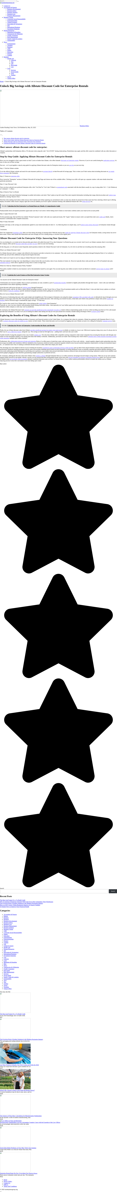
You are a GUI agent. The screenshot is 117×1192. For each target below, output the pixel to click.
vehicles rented (26, 287)
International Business (13, 27)
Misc (5, 964)
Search (2, 888)
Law (12, 67)
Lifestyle (13, 60)
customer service (107, 321)
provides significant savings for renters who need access (46, 330)
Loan (8, 68)
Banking (6, 57)
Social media (14, 72)
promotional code (62, 187)
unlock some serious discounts (89, 225)
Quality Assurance (12, 35)
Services (13, 70)
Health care (10, 58)
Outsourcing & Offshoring (15, 34)
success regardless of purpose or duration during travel (84, 357)
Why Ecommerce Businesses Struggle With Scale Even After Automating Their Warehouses (26, 902)
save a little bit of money (14, 332)
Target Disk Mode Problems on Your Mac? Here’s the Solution (18, 1148)
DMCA (6, 1184)
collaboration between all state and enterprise (23, 341)
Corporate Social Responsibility (16, 19)
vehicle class (112, 195)
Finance (9, 53)
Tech (12, 73)
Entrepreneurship (12, 20)
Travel (9, 77)
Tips (12, 62)
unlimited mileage (5, 262)
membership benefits (60, 283)
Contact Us (7, 6)
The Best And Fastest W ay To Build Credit (12, 900)
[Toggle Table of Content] (1, 135)
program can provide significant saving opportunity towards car (42, 310)
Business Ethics (11, 11)
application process (108, 160)
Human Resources (9, 30)
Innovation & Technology (14, 24)
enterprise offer (15, 176)
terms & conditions (14, 291)
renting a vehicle (40, 356)
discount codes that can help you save (26, 244)
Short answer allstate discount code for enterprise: (16, 138)
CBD (8, 48)
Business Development (14, 9)
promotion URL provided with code (83, 297)
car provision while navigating (18, 359)
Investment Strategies (13, 29)
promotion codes (17, 232)
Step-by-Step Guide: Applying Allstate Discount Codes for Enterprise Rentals (24, 140)
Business (9, 47)
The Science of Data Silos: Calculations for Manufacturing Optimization (21, 1116)
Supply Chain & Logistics (14, 39)
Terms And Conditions (10, 1186)
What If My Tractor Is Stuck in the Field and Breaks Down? (17, 1090)
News (5, 42)
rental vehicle (43, 303)
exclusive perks (95, 311)
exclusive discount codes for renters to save (15, 321)
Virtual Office (11, 78)
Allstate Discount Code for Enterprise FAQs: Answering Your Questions (22, 141)
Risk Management (12, 37)
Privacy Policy (8, 1181)
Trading (13, 75)
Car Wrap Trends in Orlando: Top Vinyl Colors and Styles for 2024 (19, 1065)
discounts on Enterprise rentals (70, 160)
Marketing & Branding (13, 32)
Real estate (14, 65)
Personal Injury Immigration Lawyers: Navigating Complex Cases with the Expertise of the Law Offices (30, 1122)
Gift (12, 63)
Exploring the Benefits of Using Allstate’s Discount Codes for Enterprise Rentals (24, 143)
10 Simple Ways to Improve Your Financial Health (14, 906)
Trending (10, 45)
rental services (86, 201)
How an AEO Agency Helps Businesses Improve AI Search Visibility (20, 905)
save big (71, 165)
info (5, 951)
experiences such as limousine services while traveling (58, 347)
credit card (102, 217)
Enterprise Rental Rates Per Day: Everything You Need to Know (18, 1173)
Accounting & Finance (10, 7)
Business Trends (8, 17)
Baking (6, 916)
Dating (9, 50)
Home (2, 81)
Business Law (11, 14)
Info (8, 25)
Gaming (9, 55)
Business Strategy (12, 12)
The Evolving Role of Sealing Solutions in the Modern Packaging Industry (21, 903)
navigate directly (48, 171)
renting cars (37, 335)
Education (10, 52)
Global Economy (12, 22)
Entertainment (11, 44)
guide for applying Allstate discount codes (77, 232)
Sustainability (11, 40)
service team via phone (102, 269)
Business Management (13, 15)
